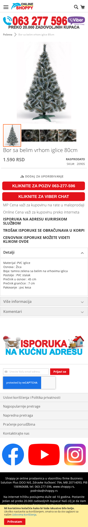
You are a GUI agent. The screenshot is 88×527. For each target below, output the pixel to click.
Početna (7, 34)
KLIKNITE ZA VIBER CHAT (43, 196)
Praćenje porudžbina (19, 424)
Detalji (9, 252)
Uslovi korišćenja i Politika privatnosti (31, 397)
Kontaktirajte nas (16, 433)
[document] (44, 516)
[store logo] (22, 6)
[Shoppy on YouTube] (44, 464)
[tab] (44, 253)
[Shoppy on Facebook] (13, 464)
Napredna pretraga (18, 415)
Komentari (12, 311)
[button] (30, 135)
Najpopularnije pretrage (21, 406)
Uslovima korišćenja (24, 514)
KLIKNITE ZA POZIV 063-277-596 (43, 186)
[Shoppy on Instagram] (75, 464)
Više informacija (17, 301)
